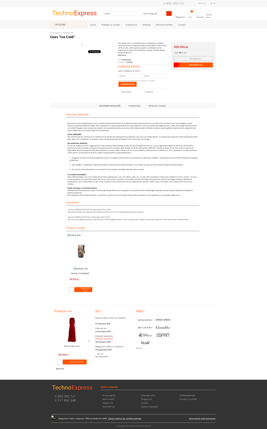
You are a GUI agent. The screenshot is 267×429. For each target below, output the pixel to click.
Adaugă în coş (85, 289)
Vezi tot (139, 348)
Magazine (180, 17)
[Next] (88, 341)
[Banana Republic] (145, 320)
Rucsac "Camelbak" (80, 273)
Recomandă (126, 92)
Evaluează (149, 92)
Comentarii (134, 106)
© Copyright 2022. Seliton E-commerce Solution (133, 426)
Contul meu (209, 15)
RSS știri (100, 354)
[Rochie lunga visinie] (72, 329)
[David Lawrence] (145, 335)
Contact (182, 24)
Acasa (93, 24)
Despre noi (108, 403)
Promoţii (147, 24)
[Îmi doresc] (71, 289)
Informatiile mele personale (202, 418)
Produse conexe (157, 106)
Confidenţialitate (187, 395)
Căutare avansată (149, 406)
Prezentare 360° (68, 33)
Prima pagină (55, 33)
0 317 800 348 (65, 400)
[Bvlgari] (145, 327)
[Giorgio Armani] (163, 320)
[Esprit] (163, 335)
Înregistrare (146, 399)
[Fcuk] (145, 343)
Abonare (60, 368)
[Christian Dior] (163, 327)
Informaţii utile (148, 395)
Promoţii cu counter (111, 24)
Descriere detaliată (109, 106)
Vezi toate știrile (101, 356)
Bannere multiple (164, 24)
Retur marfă (108, 399)
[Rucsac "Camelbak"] (80, 251)
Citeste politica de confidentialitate (124, 418)
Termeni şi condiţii (188, 399)
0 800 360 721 (174, 3)
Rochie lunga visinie (72, 346)
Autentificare (109, 406)
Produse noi (131, 24)
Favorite (200, 17)
